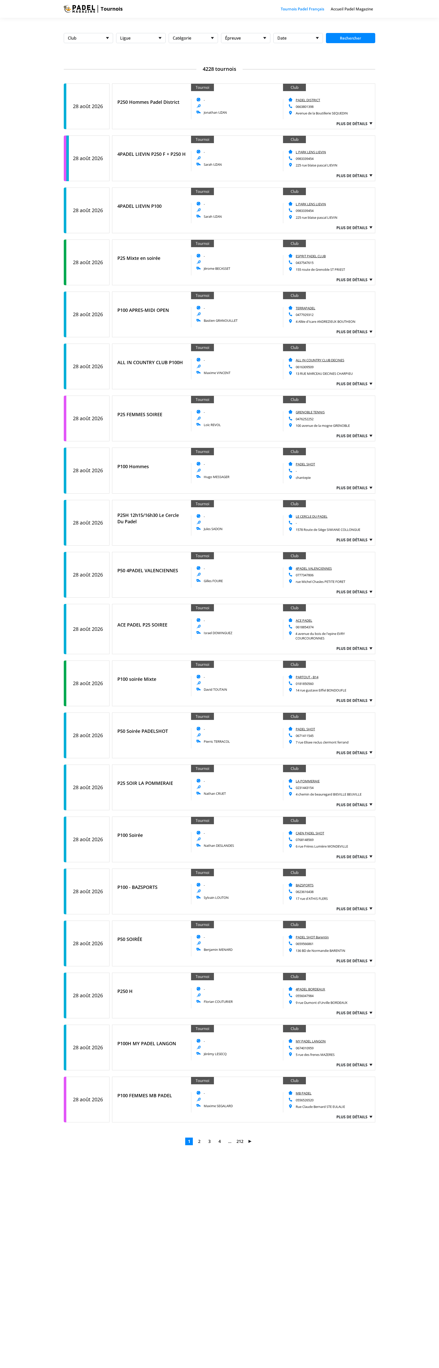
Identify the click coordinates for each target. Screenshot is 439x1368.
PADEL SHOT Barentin (312, 937)
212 (240, 1141)
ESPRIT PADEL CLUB (311, 256)
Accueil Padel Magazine (352, 8)
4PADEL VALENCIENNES (314, 568)
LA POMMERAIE (308, 781)
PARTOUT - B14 (307, 677)
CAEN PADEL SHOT (310, 833)
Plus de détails (351, 123)
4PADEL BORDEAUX (310, 989)
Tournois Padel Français (302, 8)
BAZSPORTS (304, 885)
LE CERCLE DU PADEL (311, 516)
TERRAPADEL (305, 308)
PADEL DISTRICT (308, 100)
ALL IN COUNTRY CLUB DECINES (320, 360)
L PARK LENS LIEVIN (311, 152)
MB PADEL (303, 1093)
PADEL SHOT (305, 464)
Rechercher (350, 38)
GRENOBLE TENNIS (310, 412)
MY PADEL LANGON (311, 1041)
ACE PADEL (304, 620)
